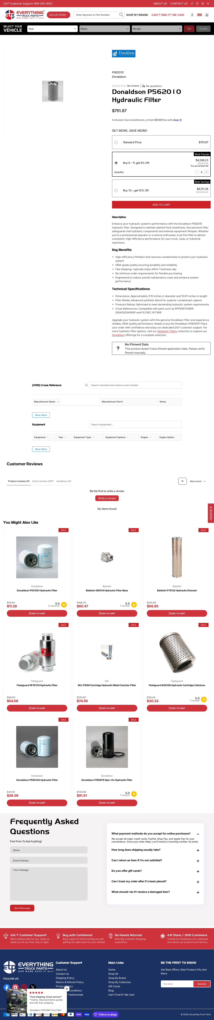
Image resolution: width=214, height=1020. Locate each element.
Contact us (179, 3)
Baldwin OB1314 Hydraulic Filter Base (107, 590)
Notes (163, 401)
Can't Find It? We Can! (121, 994)
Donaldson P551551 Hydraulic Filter (37, 590)
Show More (41, 415)
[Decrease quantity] (197, 172)
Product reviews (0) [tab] (19, 481)
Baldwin (107, 586)
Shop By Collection (119, 982)
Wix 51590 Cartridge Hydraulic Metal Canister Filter (107, 685)
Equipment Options (115, 437)
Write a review (107, 498)
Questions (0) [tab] (64, 481)
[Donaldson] (123, 53)
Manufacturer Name (44, 401)
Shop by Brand (137, 15)
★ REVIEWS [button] (210, 513)
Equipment (40, 437)
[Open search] (182, 481)
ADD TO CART (161, 204)
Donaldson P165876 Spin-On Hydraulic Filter (106, 779)
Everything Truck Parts (200, 1014)
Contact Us (62, 973)
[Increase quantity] (206, 172)
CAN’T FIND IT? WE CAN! (167, 15)
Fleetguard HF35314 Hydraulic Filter (37, 685)
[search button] (121, 15)
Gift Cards (114, 986)
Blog (111, 990)
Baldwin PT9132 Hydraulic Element (177, 590)
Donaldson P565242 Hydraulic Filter (37, 779)
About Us (61, 969)
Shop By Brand (117, 978)
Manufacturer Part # (112, 401)
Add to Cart (38, 613)
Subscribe (201, 984)
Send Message (22, 908)
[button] (199, 15)
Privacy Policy (64, 986)
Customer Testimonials (69, 994)
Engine (144, 437)
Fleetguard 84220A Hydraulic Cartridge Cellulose (177, 685)
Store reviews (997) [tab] (43, 481)
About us (160, 3)
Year (61, 437)
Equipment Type (83, 437)
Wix (107, 681)
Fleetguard (37, 681)
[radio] (161, 142)
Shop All (113, 973)
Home (111, 969)
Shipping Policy (65, 978)
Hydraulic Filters (167, 331)
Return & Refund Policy (70, 982)
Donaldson (118, 335)
